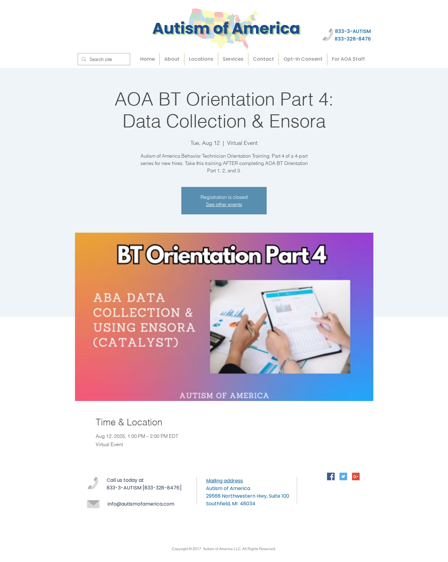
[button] (348, 59)
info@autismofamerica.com (141, 503)
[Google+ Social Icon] (356, 476)
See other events (224, 204)
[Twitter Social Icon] (343, 476)
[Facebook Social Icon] (331, 476)
